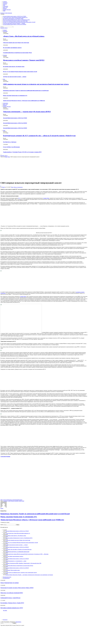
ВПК (4, 10)
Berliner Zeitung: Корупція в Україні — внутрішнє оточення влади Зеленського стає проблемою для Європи (29, 574)
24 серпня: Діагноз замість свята (13, 570)
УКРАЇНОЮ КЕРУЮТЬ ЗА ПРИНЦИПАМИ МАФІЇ (17, 551)
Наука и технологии (18, 187)
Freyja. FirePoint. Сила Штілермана (11, 146)
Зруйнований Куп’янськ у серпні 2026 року (10, 597)
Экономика (5, 6)
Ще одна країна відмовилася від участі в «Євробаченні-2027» (16, 19)
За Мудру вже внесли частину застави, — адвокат (14, 23)
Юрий (3, 187)
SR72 (2, 499)
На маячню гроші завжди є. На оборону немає (13, 18)
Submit (14, 623)
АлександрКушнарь (7, 499)
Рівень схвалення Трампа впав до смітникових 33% (15, 95)
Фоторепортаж (6, 578)
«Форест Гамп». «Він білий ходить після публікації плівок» (24, 36)
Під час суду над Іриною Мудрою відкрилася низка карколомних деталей (19, 22)
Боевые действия (7, 9)
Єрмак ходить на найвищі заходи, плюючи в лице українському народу (21, 572)
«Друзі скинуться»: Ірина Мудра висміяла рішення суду (15, 17)
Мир (4, 5)
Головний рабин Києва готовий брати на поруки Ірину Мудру (17, 52)
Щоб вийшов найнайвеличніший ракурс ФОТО (12, 607)
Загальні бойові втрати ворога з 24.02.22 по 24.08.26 (17, 567)
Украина (5, 3)
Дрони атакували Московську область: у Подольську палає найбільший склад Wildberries (24, 100)
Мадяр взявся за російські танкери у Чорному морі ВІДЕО (23, 60)
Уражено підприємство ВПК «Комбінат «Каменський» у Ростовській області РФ (23, 563)
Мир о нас (5, 7)
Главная (5, 1)
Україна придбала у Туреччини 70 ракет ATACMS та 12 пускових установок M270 (22, 152)
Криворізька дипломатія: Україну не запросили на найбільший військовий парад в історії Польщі (26, 90)
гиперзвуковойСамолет (17, 499)
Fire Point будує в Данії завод (9, 142)
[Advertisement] (39, 216)
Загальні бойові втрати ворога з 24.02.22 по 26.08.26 (14, 24)
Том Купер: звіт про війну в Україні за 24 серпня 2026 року (19, 549)
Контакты (5, 619)
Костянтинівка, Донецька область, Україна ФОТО (12, 602)
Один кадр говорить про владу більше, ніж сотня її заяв (15, 20)
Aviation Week (46, 198)
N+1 (19, 198)
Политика (5, 2)
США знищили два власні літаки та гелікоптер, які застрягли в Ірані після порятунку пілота (36, 84)
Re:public (5, 610)
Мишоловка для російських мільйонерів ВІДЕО (12, 592)
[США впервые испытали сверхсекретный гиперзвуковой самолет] (23, 179)
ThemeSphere (18, 621)
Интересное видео (7, 577)
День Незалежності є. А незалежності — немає (16, 561)
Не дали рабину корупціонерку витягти (12, 47)
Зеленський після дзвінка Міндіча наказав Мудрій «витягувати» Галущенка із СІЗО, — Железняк (27, 554)
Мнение (5, 8)
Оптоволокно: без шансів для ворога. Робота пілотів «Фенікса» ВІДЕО (17, 587)
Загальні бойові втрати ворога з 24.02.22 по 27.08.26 (14, 16)
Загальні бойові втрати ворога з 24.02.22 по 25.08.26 (15, 128)
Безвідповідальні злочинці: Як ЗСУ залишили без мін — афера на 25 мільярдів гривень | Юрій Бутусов (39, 135)
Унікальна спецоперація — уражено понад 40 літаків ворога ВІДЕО (27, 111)
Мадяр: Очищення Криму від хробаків (10, 582)
